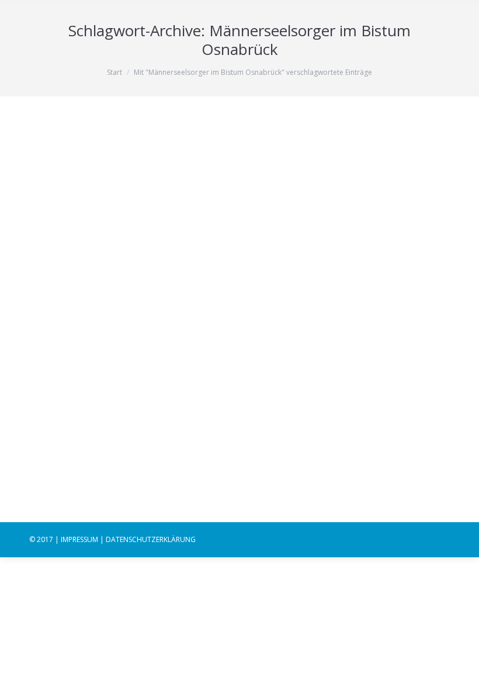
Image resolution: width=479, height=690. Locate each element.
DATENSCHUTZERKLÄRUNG (151, 539)
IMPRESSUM (79, 539)
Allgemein (60, 381)
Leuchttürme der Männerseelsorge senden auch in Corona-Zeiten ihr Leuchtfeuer (235, 352)
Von (115, 381)
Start (114, 72)
